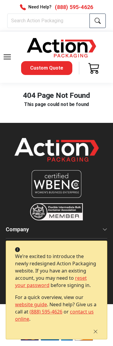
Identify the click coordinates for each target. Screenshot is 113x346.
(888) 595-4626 (46, 311)
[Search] (97, 21)
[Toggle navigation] (7, 57)
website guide (31, 304)
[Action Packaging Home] (57, 154)
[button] (7, 57)
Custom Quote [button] (46, 68)
